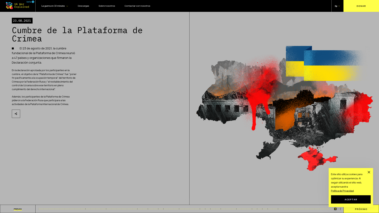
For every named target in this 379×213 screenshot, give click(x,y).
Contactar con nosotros (137, 5)
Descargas (83, 5)
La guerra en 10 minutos (53, 6)
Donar (361, 5)
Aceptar (351, 199)
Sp (336, 6)
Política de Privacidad (342, 190)
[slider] (335, 209)
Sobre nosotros (107, 5)
